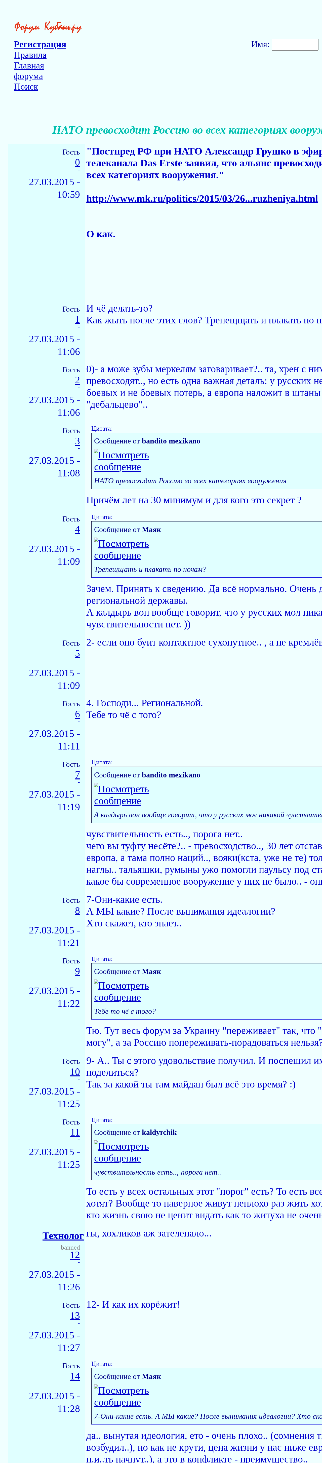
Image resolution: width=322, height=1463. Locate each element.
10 (75, 1071)
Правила (30, 55)
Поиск (26, 87)
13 (75, 1315)
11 (75, 1132)
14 (75, 1376)
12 (75, 1255)
